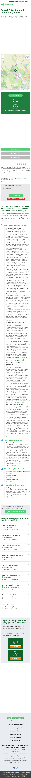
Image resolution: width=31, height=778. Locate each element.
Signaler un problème (7, 181)
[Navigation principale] (29, 5)
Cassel (2, 18)
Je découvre (16, 195)
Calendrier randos (15, 734)
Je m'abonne (15, 646)
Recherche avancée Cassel (16, 511)
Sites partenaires (15, 737)
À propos (13, 1)
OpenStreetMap (22, 89)
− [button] (2, 59)
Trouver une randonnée (15, 724)
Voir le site (25, 245)
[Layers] (27, 57)
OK (24, 776)
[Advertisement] (15, 36)
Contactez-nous (15, 740)
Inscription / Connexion (21, 728)
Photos (8, 465)
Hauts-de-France (19, 16)
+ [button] (2, 56)
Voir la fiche (15, 95)
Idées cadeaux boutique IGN (16, 199)
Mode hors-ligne (15, 158)
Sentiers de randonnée (8, 16)
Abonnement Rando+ (15, 731)
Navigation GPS (15, 153)
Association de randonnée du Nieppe (16, 110)
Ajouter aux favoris (15, 149)
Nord (25, 16)
